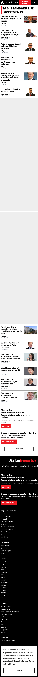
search (9, 2)
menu (34, 2)
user (16, 2)
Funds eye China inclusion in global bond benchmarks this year (11, 330)
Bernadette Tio (5, 37)
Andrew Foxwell (5, 373)
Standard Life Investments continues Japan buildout (8, 61)
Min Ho (3, 400)
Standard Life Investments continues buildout (9, 395)
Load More (19, 449)
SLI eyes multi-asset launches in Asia (10, 344)
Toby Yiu (3, 24)
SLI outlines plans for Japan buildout (10, 90)
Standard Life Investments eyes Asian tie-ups (9, 382)
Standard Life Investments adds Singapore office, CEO (11, 32)
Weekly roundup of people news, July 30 (10, 369)
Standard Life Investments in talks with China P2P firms (10, 356)
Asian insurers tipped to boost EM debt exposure (11, 46)
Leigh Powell (5, 348)
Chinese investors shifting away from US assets (11, 19)
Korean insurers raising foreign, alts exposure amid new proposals (10, 76)
